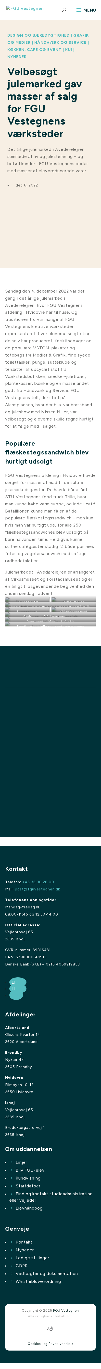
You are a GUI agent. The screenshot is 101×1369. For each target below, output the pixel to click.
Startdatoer (28, 1185)
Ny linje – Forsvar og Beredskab (47, 757)
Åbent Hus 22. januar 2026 (40, 796)
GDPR (22, 1265)
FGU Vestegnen (66, 1310)
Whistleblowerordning (38, 1281)
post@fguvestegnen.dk (37, 889)
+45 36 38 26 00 (38, 882)
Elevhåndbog (29, 1208)
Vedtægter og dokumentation (47, 1273)
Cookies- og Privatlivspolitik (50, 1344)
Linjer (21, 1162)
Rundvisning (28, 1178)
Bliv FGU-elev (30, 1170)
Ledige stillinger (32, 1257)
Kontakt (24, 1242)
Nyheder (25, 1249)
